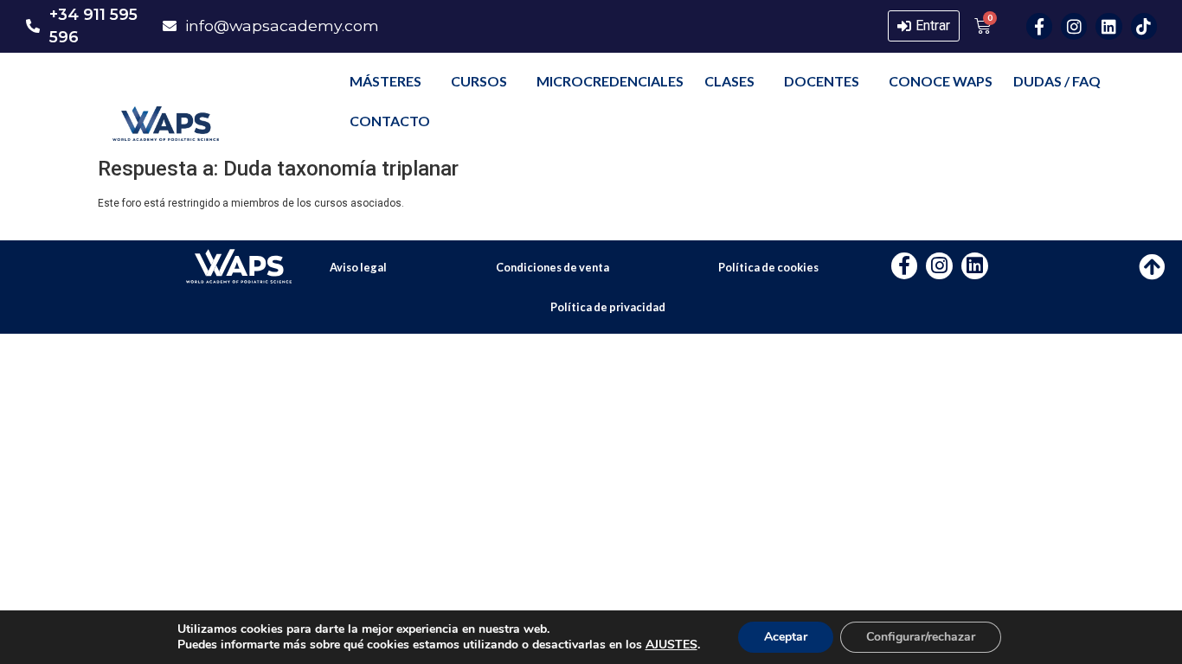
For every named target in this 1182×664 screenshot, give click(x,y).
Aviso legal (358, 267)
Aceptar (785, 637)
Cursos (479, 81)
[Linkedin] (1108, 26)
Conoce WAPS (940, 81)
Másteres (385, 81)
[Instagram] (1074, 26)
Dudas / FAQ (1057, 81)
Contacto (390, 120)
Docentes (821, 81)
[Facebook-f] (1039, 26)
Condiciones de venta (552, 267)
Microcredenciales (610, 81)
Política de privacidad (607, 307)
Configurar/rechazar (920, 637)
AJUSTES (671, 645)
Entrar (932, 25)
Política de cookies (768, 267)
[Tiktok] (1144, 26)
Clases (729, 81)
